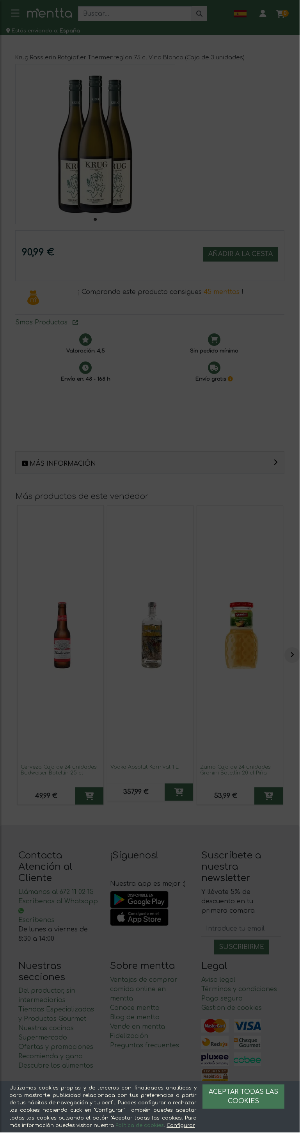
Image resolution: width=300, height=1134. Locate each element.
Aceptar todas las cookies (243, 1096)
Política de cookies (139, 1125)
